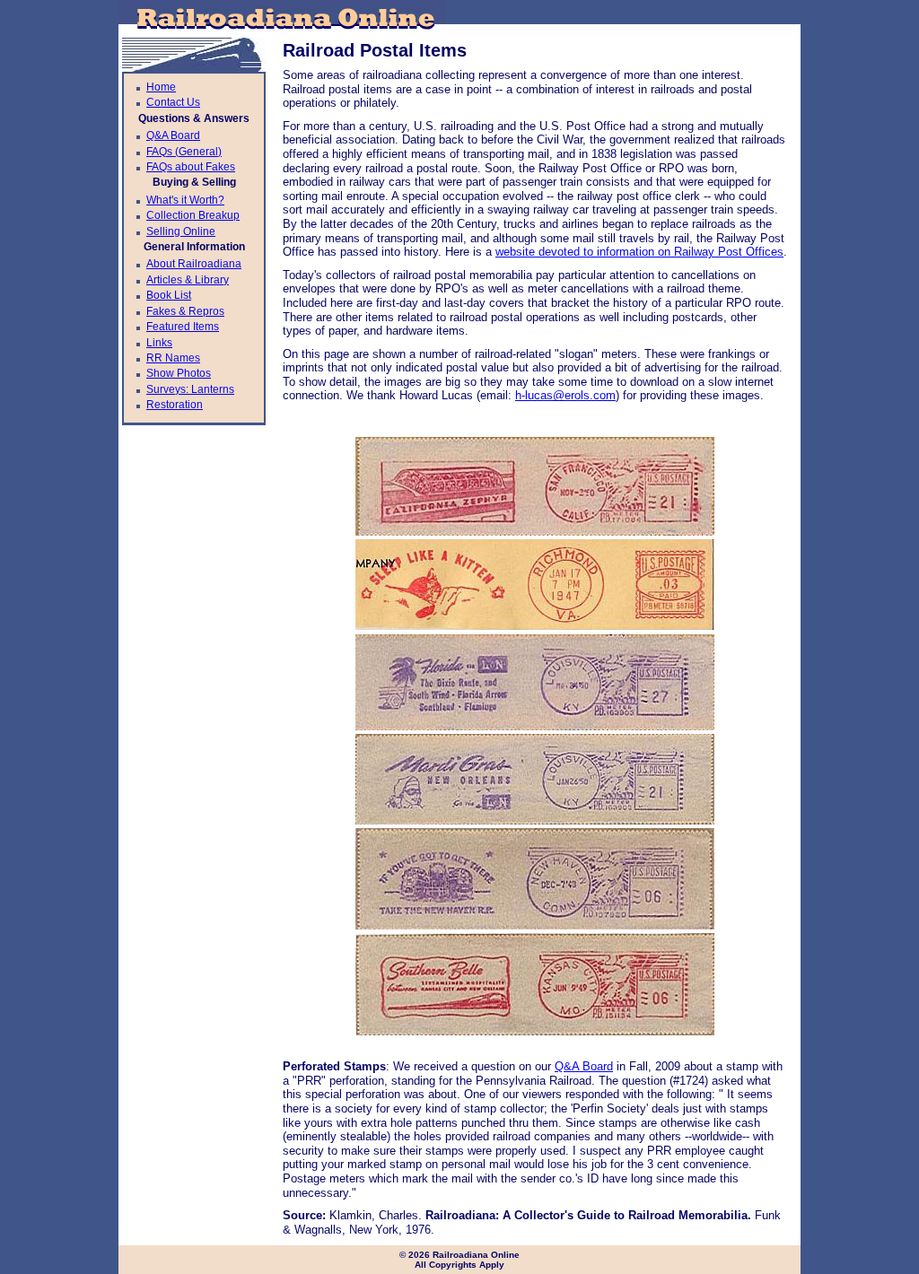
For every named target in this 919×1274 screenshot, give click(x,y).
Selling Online (180, 231)
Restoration (174, 404)
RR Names (173, 358)
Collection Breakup (193, 215)
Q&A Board (173, 135)
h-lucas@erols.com (565, 395)
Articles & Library (187, 280)
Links (159, 342)
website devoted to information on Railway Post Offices (639, 251)
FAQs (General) (184, 151)
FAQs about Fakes (190, 167)
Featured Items (182, 326)
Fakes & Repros (185, 311)
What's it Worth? (185, 200)
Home (161, 87)
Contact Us (173, 102)
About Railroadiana (193, 263)
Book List (168, 295)
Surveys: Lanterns (190, 389)
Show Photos (178, 373)
